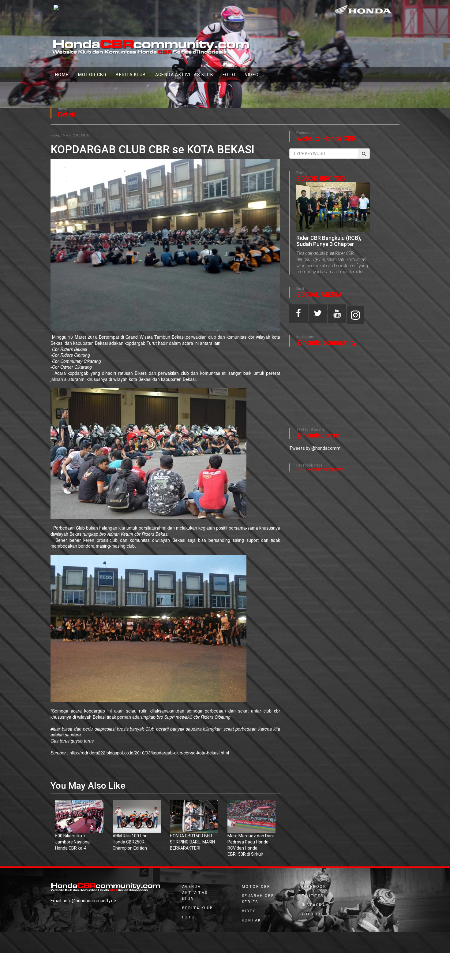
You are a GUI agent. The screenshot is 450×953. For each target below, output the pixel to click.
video (252, 74)
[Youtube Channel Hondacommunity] (337, 314)
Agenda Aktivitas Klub (184, 74)
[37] (251, 815)
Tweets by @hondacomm (314, 448)
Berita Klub (131, 74)
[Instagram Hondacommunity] (355, 315)
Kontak (251, 920)
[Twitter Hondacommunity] (318, 314)
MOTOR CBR (92, 74)
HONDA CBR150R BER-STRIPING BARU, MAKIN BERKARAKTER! (192, 842)
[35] (79, 815)
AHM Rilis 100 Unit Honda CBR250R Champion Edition (130, 842)
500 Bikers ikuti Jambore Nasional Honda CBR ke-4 (73, 842)
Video (249, 911)
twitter (313, 896)
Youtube (313, 914)
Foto (229, 74)
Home (64, 74)
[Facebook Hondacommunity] (298, 314)
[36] (137, 815)
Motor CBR (256, 886)
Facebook (314, 886)
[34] (194, 815)
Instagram (315, 905)
